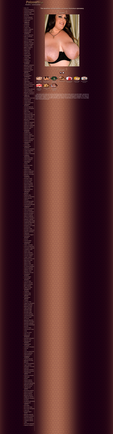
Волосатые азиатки (29, 390)
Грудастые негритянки (27, 96)
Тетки (25, 350)
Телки (25, 330)
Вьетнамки (26, 405)
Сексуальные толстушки (27, 55)
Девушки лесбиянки (29, 92)
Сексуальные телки (29, 329)
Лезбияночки (27, 132)
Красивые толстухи (29, 42)
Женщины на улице (29, 321)
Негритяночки (27, 99)
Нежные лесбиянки (29, 231)
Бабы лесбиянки (28, 36)
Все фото (62, 12)
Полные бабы (27, 293)
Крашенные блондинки (27, 336)
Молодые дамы (28, 312)
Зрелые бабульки (28, 184)
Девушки (26, 193)
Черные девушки (28, 90)
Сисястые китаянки (29, 375)
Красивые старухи (28, 126)
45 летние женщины (29, 266)
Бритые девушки (28, 304)
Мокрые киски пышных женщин (54, 82)
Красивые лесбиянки (29, 125)
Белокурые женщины (29, 84)
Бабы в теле (27, 334)
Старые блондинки (28, 102)
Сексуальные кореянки (27, 403)
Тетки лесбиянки (28, 210)
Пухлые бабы (27, 48)
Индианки (26, 59)
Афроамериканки (28, 189)
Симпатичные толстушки (27, 345)
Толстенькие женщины (27, 279)
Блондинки (27, 74)
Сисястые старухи (28, 69)
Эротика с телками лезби (47, 89)
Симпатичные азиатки (27, 373)
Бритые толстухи (28, 113)
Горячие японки (28, 386)
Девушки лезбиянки (29, 65)
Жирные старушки (28, 29)
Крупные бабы (27, 128)
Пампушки (26, 233)
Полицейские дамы (29, 201)
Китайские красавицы (29, 401)
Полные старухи (28, 134)
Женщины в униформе (27, 356)
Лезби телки (27, 53)
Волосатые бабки (28, 183)
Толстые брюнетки (28, 35)
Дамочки (26, 362)
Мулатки (26, 326)
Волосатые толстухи (29, 258)
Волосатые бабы (28, 165)
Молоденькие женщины (27, 289)
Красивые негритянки (29, 98)
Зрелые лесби (27, 169)
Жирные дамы (27, 30)
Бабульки (26, 110)
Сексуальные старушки (27, 142)
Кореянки (26, 368)
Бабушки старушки (28, 219)
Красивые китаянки (29, 369)
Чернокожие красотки (29, 114)
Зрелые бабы (27, 261)
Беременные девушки (27, 72)
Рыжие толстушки (28, 18)
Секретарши (27, 20)
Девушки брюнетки (28, 320)
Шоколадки (27, 144)
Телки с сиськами (28, 244)
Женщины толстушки (29, 225)
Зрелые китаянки (28, 392)
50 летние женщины (29, 217)
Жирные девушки (28, 267)
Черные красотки (28, 117)
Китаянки (26, 399)
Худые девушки (28, 307)
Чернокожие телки (28, 116)
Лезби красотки (28, 198)
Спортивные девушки (27, 298)
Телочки (26, 348)
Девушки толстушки (29, 174)
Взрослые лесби (28, 260)
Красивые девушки (28, 323)
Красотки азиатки (28, 417)
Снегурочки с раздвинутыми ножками (39, 89)
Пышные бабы (27, 327)
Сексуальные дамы (29, 315)
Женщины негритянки (27, 176)
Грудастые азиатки (28, 396)
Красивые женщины (29, 338)
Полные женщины (28, 314)
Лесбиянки (26, 24)
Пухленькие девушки (29, 204)
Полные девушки (28, 202)
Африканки (27, 81)
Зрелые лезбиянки (28, 216)
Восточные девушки (29, 423)
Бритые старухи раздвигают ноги (39, 82)
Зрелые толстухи (28, 282)
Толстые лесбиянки (29, 211)
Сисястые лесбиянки (29, 149)
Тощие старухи (27, 257)
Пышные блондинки (29, 138)
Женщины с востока (29, 366)
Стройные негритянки (27, 156)
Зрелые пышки (27, 317)
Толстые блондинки (29, 108)
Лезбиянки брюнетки (29, 222)
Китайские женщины (29, 398)
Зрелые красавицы (28, 186)
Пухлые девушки (28, 17)
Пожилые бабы (28, 12)
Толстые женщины (28, 254)
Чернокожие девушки (29, 89)
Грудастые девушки (29, 93)
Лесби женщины (28, 224)
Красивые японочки (29, 371)
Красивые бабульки (29, 14)
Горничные (26, 120)
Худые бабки (27, 78)
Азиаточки (26, 410)
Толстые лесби (28, 332)
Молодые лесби (28, 178)
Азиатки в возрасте (29, 425)
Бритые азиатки (28, 393)
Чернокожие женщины (27, 191)
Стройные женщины (29, 346)
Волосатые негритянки (27, 167)
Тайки (25, 422)
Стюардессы (27, 60)
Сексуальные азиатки (27, 388)
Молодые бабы (28, 311)
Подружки (26, 291)
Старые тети (27, 27)
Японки (26, 378)
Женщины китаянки (29, 416)
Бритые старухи (28, 41)
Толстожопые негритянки (27, 161)
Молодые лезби (28, 228)
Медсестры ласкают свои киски (84, 82)
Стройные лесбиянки (29, 153)
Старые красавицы (28, 150)
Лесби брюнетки (28, 66)
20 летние (26, 318)
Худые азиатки (27, 365)
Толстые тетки (27, 301)
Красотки (26, 80)
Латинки (26, 38)
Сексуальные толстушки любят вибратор (54, 89)
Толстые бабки (27, 181)
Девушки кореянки (28, 414)
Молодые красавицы (29, 324)
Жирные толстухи (28, 269)
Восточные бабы (28, 407)
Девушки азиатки (28, 395)
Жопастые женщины (29, 196)
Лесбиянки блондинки (26, 130)
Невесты (26, 199)
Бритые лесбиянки (28, 172)
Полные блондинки (29, 9)
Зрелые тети (27, 187)
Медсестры (27, 50)
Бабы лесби (27, 111)
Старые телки (27, 152)
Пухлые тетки (27, 137)
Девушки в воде (28, 306)
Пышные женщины (28, 44)
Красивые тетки (28, 68)
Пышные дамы (27, 240)
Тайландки (26, 377)
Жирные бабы (27, 195)
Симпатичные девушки (27, 295)
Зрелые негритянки (29, 171)
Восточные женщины (29, 408)
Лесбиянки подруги (29, 234)
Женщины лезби (28, 45)
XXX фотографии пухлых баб (77, 82)
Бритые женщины (28, 284)
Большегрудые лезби (29, 221)
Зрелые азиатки (28, 380)
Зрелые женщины (28, 214)
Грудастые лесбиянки (26, 22)
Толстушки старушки (29, 248)
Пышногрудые (27, 276)
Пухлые (26, 239)
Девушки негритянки (29, 119)
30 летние (26, 26)
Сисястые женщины (29, 208)
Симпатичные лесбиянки (27, 147)
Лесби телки (27, 251)
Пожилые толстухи (28, 272)
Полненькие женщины (27, 274)
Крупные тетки (27, 339)
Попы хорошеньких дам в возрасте (69, 82)
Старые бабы (27, 57)
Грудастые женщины (29, 122)
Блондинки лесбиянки (27, 63)
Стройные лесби (28, 249)
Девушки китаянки (28, 384)
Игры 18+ (26, 8)
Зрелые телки (27, 263)
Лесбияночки (27, 227)
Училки (26, 163)
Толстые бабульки (28, 107)
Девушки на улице (28, 360)
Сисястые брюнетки (29, 246)
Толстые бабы (27, 281)
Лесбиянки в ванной (29, 11)
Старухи (26, 300)
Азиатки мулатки (28, 381)
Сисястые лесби (28, 180)
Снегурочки (27, 52)
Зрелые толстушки (28, 264)
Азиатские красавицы (29, 383)
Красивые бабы (28, 309)
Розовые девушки (28, 140)
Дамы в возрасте (28, 47)
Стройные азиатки (28, 420)
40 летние (26, 15)
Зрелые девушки (28, 353)
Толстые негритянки (29, 351)
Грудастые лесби (28, 123)
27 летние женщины (29, 363)
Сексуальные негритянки (27, 243)
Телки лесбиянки (28, 252)
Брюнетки (26, 87)
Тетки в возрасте (28, 159)
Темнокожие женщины (27, 105)
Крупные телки (27, 271)
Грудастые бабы (28, 287)
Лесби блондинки (28, 86)
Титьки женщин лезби (61, 81)
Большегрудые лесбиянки (27, 76)
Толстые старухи (28, 255)
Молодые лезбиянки (29, 230)
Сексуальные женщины (27, 342)
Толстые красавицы (29, 39)
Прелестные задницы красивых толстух (46, 82)
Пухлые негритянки (29, 135)
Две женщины (27, 285)
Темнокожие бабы (28, 158)
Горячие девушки (28, 358)
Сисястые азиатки (28, 419)
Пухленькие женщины (27, 237)
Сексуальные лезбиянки (27, 206)
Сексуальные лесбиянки (27, 33)
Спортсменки (27, 101)
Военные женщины (29, 213)
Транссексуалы (28, 354)
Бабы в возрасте (28, 83)
